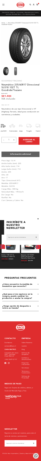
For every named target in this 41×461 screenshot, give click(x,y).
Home (3, 23)
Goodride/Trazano (11, 81)
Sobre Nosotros (27, 342)
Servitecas (25, 368)
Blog (23, 349)
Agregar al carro (29, 141)
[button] (2, 246)
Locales (24, 346)
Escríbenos (8, 342)
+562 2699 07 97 (11, 359)
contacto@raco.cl (10, 346)
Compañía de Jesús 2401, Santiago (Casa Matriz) (11, 354)
